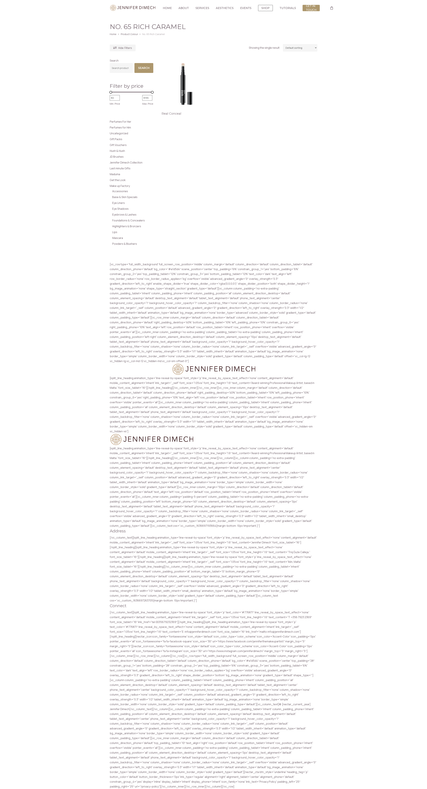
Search (114, 60)
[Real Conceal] (186, 84)
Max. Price (147, 103)
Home (113, 34)
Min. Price (115, 103)
